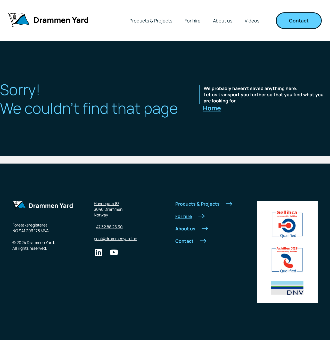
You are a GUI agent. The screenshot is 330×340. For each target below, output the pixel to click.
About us (222, 21)
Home (212, 108)
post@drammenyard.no (115, 238)
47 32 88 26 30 (109, 227)
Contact (299, 20)
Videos (252, 21)
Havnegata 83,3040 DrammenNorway (108, 209)
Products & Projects (150, 21)
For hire (193, 21)
